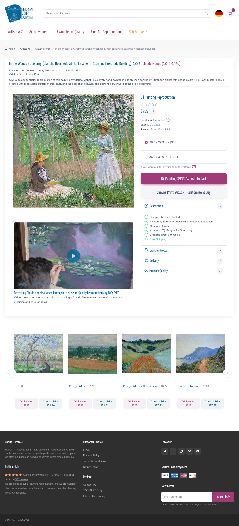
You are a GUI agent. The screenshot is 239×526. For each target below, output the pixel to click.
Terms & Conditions (94, 461)
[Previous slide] (11, 373)
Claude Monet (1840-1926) (162, 64)
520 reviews (21, 479)
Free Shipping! (158, 239)
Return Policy (91, 466)
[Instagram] (181, 451)
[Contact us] (194, 166)
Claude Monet (42, 48)
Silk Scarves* (138, 32)
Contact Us (89, 484)
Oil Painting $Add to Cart (183, 179)
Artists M (25, 48)
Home (11, 48)
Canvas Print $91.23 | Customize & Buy (184, 192)
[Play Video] (73, 256)
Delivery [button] (154, 261)
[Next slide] (227, 373)
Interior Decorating (94, 495)
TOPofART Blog (92, 490)
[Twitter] (165, 451)
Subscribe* (223, 497)
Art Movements (39, 32)
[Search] (206, 13)
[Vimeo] (189, 451)
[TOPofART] (19, 13)
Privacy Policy (91, 455)
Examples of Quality (70, 32)
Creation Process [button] (159, 250)
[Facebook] (173, 451)
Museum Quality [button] (158, 271)
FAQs (86, 449)
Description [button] (156, 206)
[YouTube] (197, 451)
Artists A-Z (15, 32)
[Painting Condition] (167, 120)
